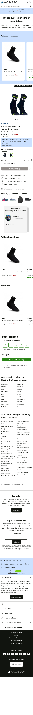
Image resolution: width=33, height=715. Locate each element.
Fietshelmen (5, 468)
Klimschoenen (5, 461)
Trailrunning (7, 484)
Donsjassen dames (7, 421)
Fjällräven (20, 384)
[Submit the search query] (31, 6)
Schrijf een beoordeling (7, 131)
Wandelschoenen (6, 453)
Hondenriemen (22, 462)
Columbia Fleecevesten (21, 438)
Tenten (3, 436)
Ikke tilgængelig (14, 168)
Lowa (2, 394)
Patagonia (4, 384)
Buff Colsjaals (21, 470)
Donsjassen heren (6, 429)
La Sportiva (4, 391)
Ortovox (3, 386)
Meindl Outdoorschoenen (23, 446)
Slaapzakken (5, 444)
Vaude (19, 391)
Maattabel (28, 160)
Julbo (19, 396)
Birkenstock (20, 404)
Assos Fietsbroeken (23, 452)
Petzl (18, 406)
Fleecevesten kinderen (8, 475)
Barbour (3, 406)
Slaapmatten (5, 439)
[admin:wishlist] (30, 168)
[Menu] (1, 6)
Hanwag (19, 401)
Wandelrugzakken (6, 449)
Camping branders (7, 446)
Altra (2, 396)
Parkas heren (5, 431)
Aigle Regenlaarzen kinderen (23, 422)
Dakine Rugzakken (22, 450)
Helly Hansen (5, 404)
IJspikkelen (4, 451)
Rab (2, 389)
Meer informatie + (7, 145)
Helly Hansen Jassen (23, 434)
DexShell (4, 124)
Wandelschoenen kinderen (6, 464)
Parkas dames (5, 424)
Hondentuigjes (21, 460)
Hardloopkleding (16, 484)
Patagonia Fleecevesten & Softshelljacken (22, 427)
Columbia (20, 386)
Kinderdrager (5, 470)
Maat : (3, 160)
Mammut (20, 394)
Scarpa (19, 389)
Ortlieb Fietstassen (23, 465)
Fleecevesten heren (7, 434)
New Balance (21, 399)
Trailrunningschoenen (8, 456)
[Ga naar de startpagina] (2, 484)
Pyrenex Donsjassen (23, 432)
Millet (2, 399)
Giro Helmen (21, 455)
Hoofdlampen (5, 441)
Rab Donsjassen (22, 457)
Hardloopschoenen (7, 458)
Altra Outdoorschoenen (24, 467)
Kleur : (8, 149)
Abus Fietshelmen (22, 472)
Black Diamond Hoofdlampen (22, 442)
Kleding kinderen (6, 473)
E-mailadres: (16, 533)
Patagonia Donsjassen (24, 475)
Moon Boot (4, 401)
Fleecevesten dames (7, 426)
